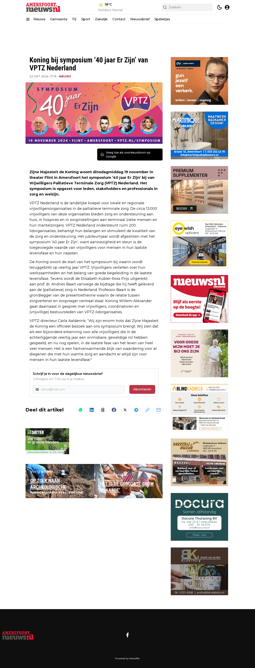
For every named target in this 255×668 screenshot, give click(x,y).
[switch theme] (219, 7)
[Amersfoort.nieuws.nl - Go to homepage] (18, 635)
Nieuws (39, 19)
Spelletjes (162, 19)
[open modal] (227, 7)
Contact (119, 19)
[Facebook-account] (127, 635)
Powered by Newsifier (127, 658)
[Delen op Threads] (103, 410)
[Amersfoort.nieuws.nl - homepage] (43, 7)
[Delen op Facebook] (114, 410)
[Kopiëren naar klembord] (147, 410)
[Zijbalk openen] (28, 19)
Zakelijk (101, 19)
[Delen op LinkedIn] (92, 410)
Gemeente (58, 19)
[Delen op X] (125, 410)
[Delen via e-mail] (159, 410)
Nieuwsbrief (140, 19)
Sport (85, 19)
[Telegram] (136, 410)
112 (74, 19)
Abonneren (142, 389)
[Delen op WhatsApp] (80, 410)
